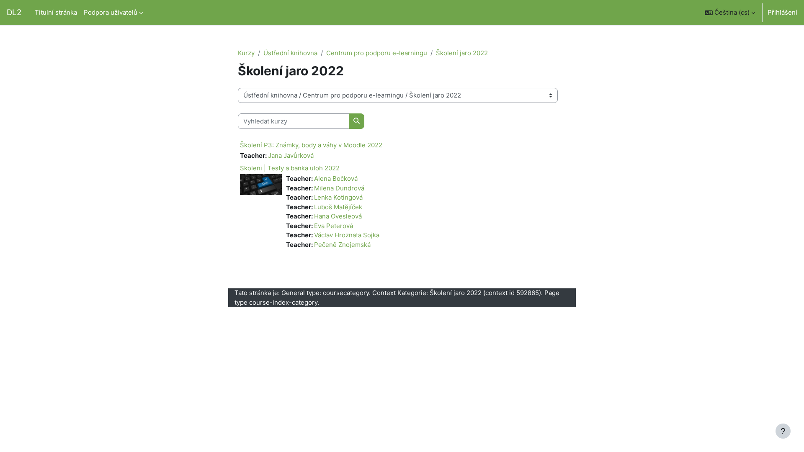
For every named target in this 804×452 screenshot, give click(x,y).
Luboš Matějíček (338, 207)
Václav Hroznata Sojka (346, 235)
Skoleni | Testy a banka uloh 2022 (290, 168)
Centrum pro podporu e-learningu (376, 53)
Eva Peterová (333, 226)
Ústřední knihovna (290, 53)
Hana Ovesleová (338, 216)
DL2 (14, 12)
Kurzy (246, 53)
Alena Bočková (336, 178)
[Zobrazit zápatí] (783, 431)
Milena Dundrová (339, 188)
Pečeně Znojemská (342, 245)
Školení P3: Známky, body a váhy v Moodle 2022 (311, 145)
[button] (729, 12)
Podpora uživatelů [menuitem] (110, 12)
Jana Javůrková (291, 155)
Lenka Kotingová (338, 197)
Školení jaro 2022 (462, 53)
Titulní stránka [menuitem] (56, 12)
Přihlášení (782, 12)
